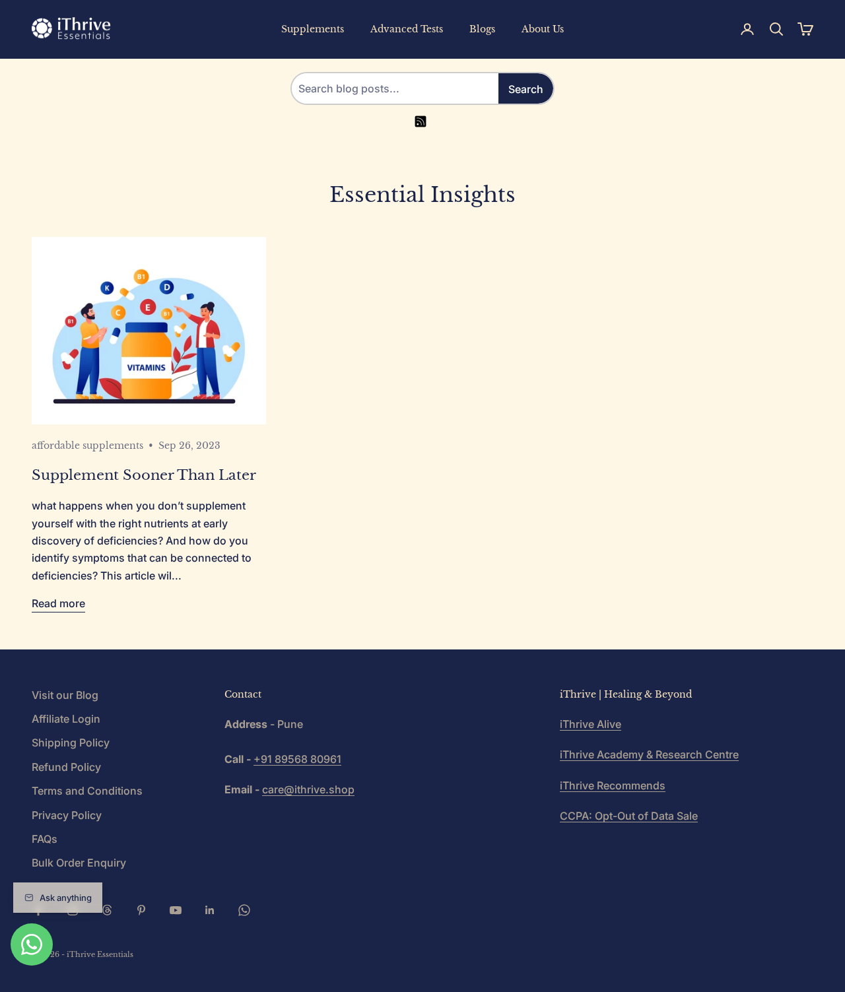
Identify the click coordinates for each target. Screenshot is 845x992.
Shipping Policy (71, 742)
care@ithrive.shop (308, 789)
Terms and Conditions (87, 790)
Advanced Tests (406, 29)
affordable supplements (87, 445)
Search (525, 89)
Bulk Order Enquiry (79, 862)
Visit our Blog (65, 695)
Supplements (312, 29)
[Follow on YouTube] (175, 910)
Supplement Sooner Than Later (144, 475)
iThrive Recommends (612, 785)
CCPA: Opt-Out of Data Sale (629, 815)
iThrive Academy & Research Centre (649, 754)
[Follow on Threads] (107, 910)
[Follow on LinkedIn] (210, 910)
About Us (543, 29)
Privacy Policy (67, 815)
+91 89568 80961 (297, 759)
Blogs (482, 29)
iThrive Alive (590, 724)
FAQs (44, 838)
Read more (58, 603)
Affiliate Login (66, 718)
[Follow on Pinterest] (141, 910)
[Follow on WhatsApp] (244, 910)
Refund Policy (66, 767)
